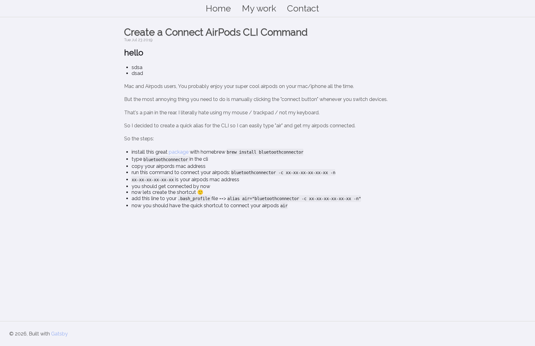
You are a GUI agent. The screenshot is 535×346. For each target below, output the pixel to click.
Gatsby (59, 334)
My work (259, 8)
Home (218, 8)
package (179, 152)
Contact (303, 8)
